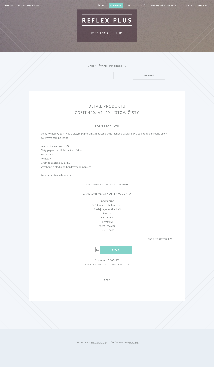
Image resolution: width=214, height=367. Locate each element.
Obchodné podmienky (163, 5)
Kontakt (187, 5)
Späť (107, 280)
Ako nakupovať (136, 5)
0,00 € (204, 5)
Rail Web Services (99, 342)
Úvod (101, 5)
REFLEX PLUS (22, 5)
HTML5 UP (134, 342)
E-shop (117, 5)
